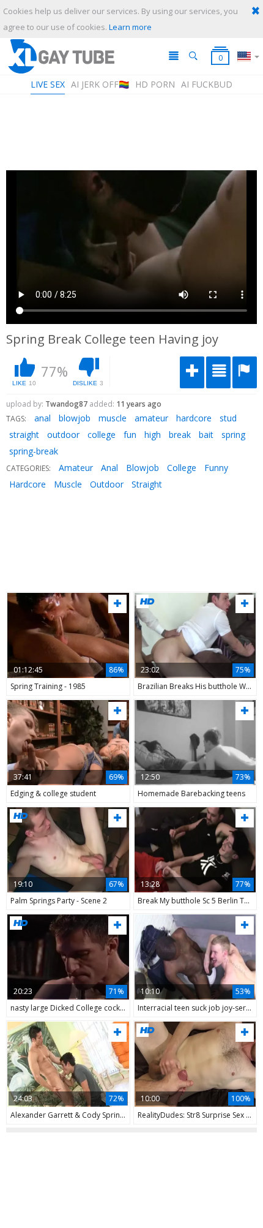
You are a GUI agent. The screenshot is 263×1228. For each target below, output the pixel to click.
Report (244, 372)
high (152, 434)
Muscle (68, 484)
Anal (109, 467)
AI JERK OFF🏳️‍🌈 (100, 84)
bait (206, 434)
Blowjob (142, 467)
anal (42, 418)
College (181, 467)
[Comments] (218, 372)
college (101, 434)
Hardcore (27, 484)
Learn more (130, 26)
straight (24, 434)
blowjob (75, 418)
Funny (216, 467)
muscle (112, 418)
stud (228, 418)
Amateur (76, 467)
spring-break (33, 451)
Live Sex (48, 84)
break (180, 434)
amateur (151, 418)
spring (233, 434)
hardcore (194, 418)
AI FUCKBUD (206, 84)
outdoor (63, 434)
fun (130, 434)
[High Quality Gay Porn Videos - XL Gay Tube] (60, 56)
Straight (147, 484)
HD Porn (155, 84)
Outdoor (107, 484)
